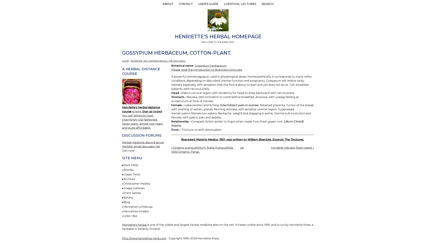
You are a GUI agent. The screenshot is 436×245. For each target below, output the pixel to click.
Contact (186, 4)
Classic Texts (131, 174)
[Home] (218, 20)
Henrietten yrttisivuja (137, 206)
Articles (128, 170)
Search (268, 4)
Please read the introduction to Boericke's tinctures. (206, 69)
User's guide (208, 4)
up (242, 147)
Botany (128, 197)
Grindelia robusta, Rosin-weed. (292, 147)
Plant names (132, 193)
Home (125, 61)
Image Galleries (134, 188)
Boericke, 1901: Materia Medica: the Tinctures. (158, 61)
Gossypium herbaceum (211, 65)
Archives (129, 179)
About (168, 4)
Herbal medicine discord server (143, 142)
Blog (126, 202)
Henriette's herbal (134, 224)
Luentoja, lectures (240, 4)
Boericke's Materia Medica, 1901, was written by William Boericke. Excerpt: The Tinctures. (242, 139)
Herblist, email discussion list (141, 146)
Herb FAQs (130, 165)
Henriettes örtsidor (136, 211)
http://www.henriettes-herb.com (144, 238)
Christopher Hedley (136, 183)
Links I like (130, 216)
